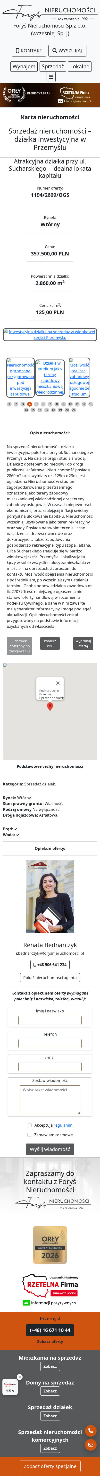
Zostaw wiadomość (50, 1080)
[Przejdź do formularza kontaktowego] (91, 1445)
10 (70, 404)
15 (33, 410)
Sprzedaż (53, 66)
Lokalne (79, 66)
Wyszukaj (69, 50)
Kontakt (30, 50)
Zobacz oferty (50, 1341)
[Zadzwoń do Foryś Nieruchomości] (91, 1431)
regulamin (63, 1125)
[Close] (58, 683)
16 (40, 410)
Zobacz (50, 1366)
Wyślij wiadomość (50, 1149)
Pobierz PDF (50, 643)
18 (53, 410)
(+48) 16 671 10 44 (50, 1330)
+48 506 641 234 (51, 964)
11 (77, 404)
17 (46, 410)
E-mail (50, 1057)
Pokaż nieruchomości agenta (50, 977)
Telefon (50, 1034)
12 (84, 404)
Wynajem (24, 66)
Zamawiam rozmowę (52, 1134)
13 (90, 404)
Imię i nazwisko (50, 1011)
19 (60, 410)
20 (67, 410)
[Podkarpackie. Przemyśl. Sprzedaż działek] (50, 334)
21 (73, 410)
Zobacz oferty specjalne (50, 1466)
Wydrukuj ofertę (83, 643)
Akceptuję (53, 1125)
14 (26, 410)
